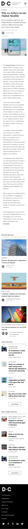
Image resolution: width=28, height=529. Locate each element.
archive (18, 196)
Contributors (6, 495)
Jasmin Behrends (14, 438)
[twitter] (13, 524)
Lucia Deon (13, 386)
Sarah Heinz (13, 398)
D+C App (5, 508)
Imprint (4, 518)
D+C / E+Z (10, 265)
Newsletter (5, 498)
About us (5, 505)
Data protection (7, 502)
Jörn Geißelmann (14, 334)
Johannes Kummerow (16, 332)
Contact (4, 512)
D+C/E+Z (12, 373)
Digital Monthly (10, 65)
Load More (15, 404)
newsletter (6, 224)
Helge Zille (12, 427)
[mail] (3, 524)
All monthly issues (8, 515)
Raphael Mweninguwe (13, 299)
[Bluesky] (22, 524)
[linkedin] (17, 524)
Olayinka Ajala (13, 451)
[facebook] (8, 524)
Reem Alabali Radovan (15, 357)
